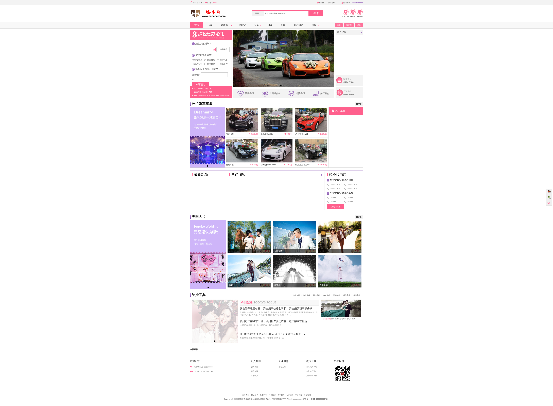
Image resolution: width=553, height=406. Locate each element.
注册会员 (254, 376)
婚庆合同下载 (311, 376)
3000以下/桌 (352, 184)
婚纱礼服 (223, 60)
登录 (194, 3)
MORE (358, 104)
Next (330, 58)
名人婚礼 (326, 295)
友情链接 (298, 395)
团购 (270, 25)
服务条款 (245, 395)
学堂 (359, 25)
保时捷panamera (268, 164)
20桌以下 (351, 198)
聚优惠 (349, 25)
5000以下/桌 (352, 189)
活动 (256, 25)
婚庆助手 (225, 25)
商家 (314, 25)
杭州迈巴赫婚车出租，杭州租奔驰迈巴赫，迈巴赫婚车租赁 (273, 321)
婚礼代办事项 (311, 367)
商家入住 (282, 367)
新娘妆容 (336, 295)
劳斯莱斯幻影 (267, 134)
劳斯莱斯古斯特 (302, 164)
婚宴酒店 (198, 60)
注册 (200, 3)
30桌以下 (334, 202)
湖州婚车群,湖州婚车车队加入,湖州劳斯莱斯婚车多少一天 (273, 334)
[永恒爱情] (294, 222)
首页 (196, 25)
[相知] (339, 222)
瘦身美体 (356, 295)
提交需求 (335, 207)
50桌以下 (351, 202)
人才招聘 (289, 395)
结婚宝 (242, 25)
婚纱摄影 (298, 25)
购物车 (321, 3)
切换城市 (214, 3)
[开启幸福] (339, 256)
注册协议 (272, 395)
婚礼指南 (316, 295)
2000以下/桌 (335, 184)
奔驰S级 (230, 164)
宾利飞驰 (230, 134)
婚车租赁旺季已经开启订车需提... (340, 319)
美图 (339, 25)
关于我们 (281, 395)
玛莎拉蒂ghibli (301, 134)
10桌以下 (334, 198)
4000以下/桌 (335, 189)
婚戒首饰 (223, 64)
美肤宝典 (346, 295)
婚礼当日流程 (311, 371)
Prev (237, 58)
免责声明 (263, 395)
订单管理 (254, 367)
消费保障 (254, 371)
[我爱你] (294, 256)
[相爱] (249, 256)
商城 (283, 25)
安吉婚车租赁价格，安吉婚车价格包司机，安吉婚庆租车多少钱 (276, 308)
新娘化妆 (210, 64)
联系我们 (307, 395)
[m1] (249, 222)
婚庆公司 (198, 64)
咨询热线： (353, 3)
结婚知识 (296, 295)
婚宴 (210, 25)
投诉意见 (254, 395)
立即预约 (200, 84)
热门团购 (238, 175)
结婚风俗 (306, 295)
